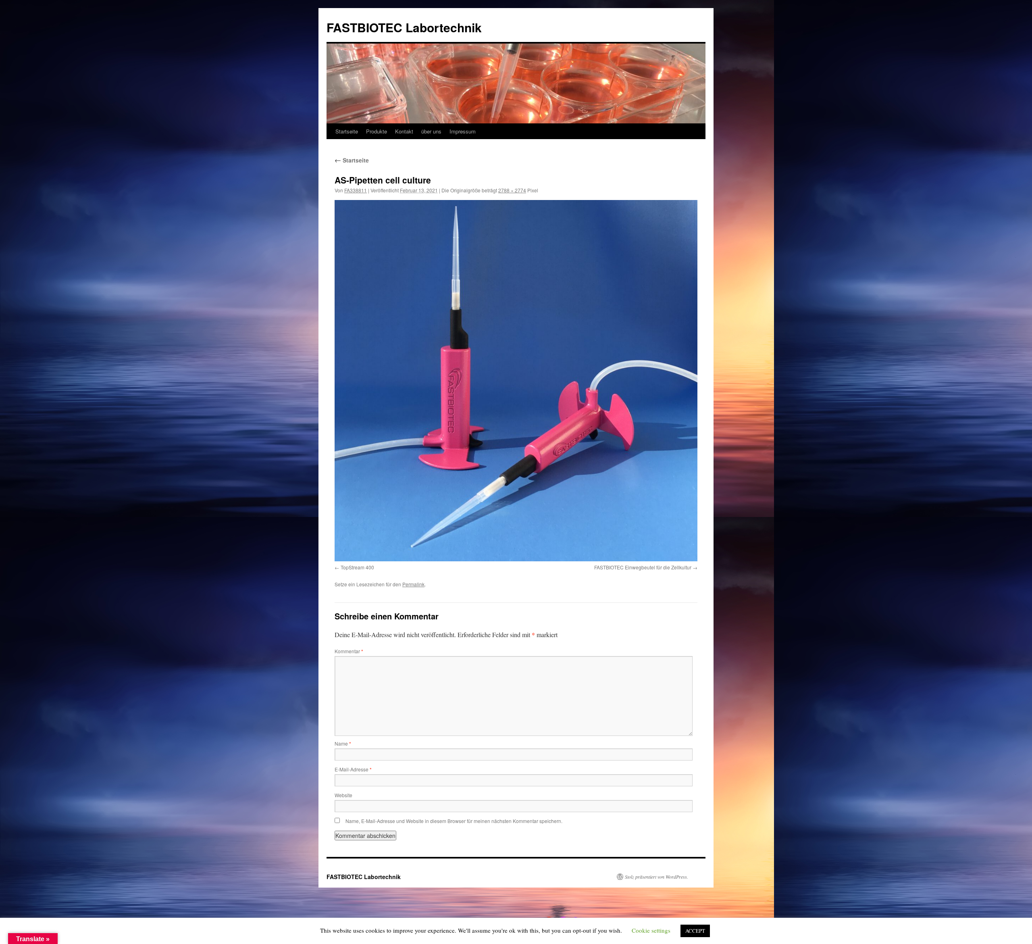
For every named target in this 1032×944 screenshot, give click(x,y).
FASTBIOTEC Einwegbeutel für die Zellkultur (642, 567)
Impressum (462, 131)
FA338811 (355, 190)
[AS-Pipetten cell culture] (516, 380)
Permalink (413, 584)
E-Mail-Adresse (353, 769)
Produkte (376, 131)
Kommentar (349, 651)
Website (343, 795)
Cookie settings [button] (651, 930)
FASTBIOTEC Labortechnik (404, 27)
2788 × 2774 (512, 190)
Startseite (346, 131)
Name (343, 743)
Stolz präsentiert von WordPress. (656, 876)
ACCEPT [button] (695, 930)
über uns (431, 131)
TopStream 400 (357, 567)
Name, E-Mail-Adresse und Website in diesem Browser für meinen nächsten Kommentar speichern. (453, 820)
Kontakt (404, 131)
